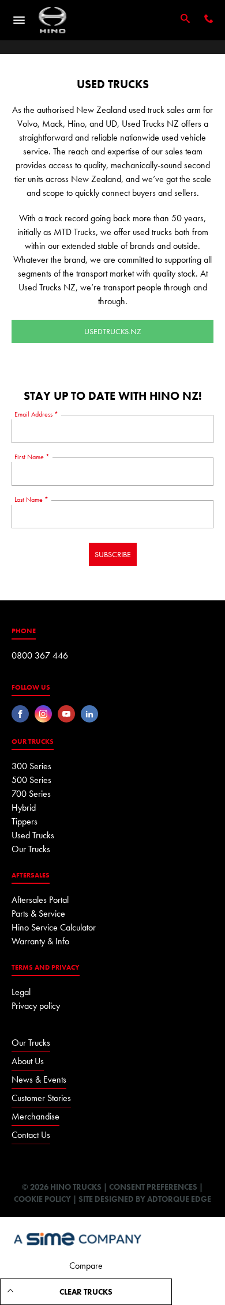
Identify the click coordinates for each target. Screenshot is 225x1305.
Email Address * (36, 414)
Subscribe (113, 554)
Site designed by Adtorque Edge (144, 1199)
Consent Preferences (153, 1187)
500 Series (31, 780)
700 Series (31, 794)
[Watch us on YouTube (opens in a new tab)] (66, 714)
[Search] (185, 19)
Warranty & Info (40, 941)
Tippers (25, 821)
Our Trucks (31, 849)
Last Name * (31, 499)
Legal (21, 992)
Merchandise (35, 1116)
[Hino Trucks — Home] (52, 20)
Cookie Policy (42, 1199)
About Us (28, 1061)
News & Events (39, 1079)
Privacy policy (36, 1006)
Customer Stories (41, 1098)
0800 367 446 (40, 655)
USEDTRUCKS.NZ (112, 331)
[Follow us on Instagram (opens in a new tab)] (43, 714)
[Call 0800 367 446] (208, 20)
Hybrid (24, 807)
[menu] (19, 20)
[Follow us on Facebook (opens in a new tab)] (20, 714)
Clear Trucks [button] (85, 1292)
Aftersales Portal (40, 900)
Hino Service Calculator (54, 927)
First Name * (32, 457)
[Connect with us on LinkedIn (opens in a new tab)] (89, 714)
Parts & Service (38, 913)
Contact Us (31, 1135)
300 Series (31, 766)
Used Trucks (33, 835)
